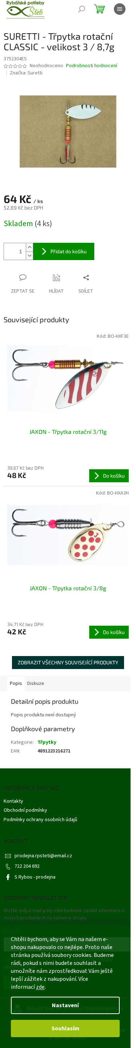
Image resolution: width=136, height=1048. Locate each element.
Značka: (26, 73)
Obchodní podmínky (25, 810)
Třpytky (46, 742)
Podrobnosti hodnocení (91, 65)
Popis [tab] (16, 683)
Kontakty (13, 801)
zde (40, 987)
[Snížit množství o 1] (29, 255)
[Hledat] (81, 9)
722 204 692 (27, 866)
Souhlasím (65, 1028)
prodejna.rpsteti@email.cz (43, 855)
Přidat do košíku (68, 251)
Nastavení (65, 1005)
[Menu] (119, 9)
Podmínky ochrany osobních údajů (40, 819)
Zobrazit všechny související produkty (68, 662)
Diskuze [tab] (35, 683)
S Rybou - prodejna (35, 877)
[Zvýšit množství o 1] (29, 247)
